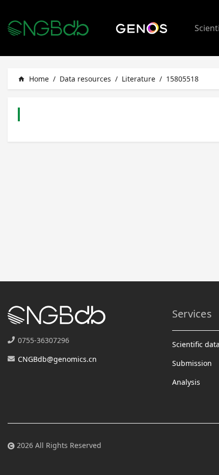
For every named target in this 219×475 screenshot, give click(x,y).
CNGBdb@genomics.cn (57, 359)
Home (33, 79)
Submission (192, 363)
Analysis (186, 382)
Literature (138, 79)
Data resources (85, 79)
